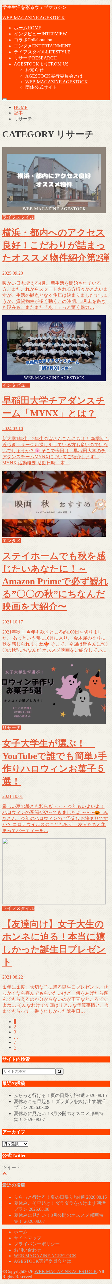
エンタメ (42, 45)
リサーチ (35, 57)
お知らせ (34, 70)
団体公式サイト (41, 87)
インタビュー (40, 33)
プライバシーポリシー (37, 1243)
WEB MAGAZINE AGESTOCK (33, 17)
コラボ (33, 39)
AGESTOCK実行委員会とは (54, 76)
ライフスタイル (42, 51)
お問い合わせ (27, 1250)
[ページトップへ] (4, 1173)
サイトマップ (27, 1237)
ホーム (27, 27)
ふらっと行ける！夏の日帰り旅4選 (60, 1095)
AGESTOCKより (41, 63)
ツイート (11, 1167)
